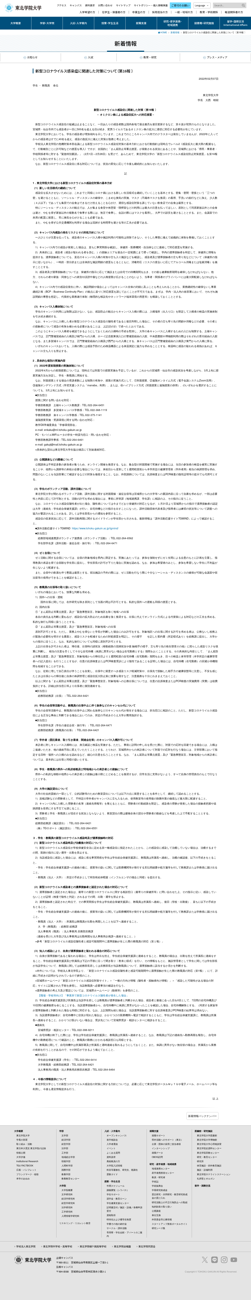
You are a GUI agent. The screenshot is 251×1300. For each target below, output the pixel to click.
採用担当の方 (160, 12)
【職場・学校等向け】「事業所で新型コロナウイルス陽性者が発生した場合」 (83, 995)
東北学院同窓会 (146, 1246)
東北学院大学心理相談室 (209, 1143)
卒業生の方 (138, 12)
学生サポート (113, 1194)
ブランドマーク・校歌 (27, 1174)
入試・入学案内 (78, 23)
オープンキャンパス (117, 1135)
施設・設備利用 (205, 1169)
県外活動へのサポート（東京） (167, 1139)
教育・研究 (149, 57)
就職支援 (141, 23)
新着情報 (175, 32)
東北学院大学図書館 (207, 1135)
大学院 (62, 1185)
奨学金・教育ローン (117, 1198)
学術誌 (155, 1181)
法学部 (64, 1148)
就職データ (157, 1152)
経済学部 (65, 1139)
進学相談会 (112, 1139)
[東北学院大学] (23, 7)
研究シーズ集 (158, 1228)
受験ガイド (112, 1174)
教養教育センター (70, 1178)
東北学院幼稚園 (122, 1246)
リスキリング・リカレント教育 (74, 1223)
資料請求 (90, 5)
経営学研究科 (68, 1203)
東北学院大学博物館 (207, 1139)
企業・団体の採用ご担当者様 (166, 1143)
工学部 (64, 1152)
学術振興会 (157, 1185)
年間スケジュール (115, 1185)
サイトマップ (123, 5)
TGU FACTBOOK (24, 1165)
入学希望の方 (87, 12)
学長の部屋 (21, 1139)
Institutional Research (27, 1161)
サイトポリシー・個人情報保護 (151, 5)
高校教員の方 (113, 1161)
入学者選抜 (112, 1143)
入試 (90, 57)
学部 (61, 1131)
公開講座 (156, 1210)
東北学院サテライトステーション (213, 1174)
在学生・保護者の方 (113, 12)
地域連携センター (161, 1168)
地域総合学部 (68, 1156)
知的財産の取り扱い (162, 1206)
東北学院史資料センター (209, 1148)
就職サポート (158, 1135)
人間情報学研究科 (70, 1215)
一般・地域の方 (184, 12)
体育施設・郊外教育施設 (209, 1165)
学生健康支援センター (118, 1203)
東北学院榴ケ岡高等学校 (93, 1246)
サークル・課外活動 (117, 1228)
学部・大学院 (47, 23)
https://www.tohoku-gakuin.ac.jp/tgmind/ (95, 528)
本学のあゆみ (23, 1178)
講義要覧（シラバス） (118, 1189)
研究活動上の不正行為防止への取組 (169, 1202)
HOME (163, 32)
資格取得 (111, 1215)
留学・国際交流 (202, 1185)
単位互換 (156, 1215)
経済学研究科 (68, 1198)
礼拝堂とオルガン (206, 1178)
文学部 (64, 1135)
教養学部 (65, 1174)
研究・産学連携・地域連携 (172, 23)
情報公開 (20, 1152)
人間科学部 (67, 1165)
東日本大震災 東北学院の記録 (31, 1148)
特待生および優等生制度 (119, 1219)
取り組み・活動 (24, 1143)
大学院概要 (67, 1189)
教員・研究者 (158, 1177)
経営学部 (65, 1143)
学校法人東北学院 (25, 1246)
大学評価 (20, 1156)
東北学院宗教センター (208, 1152)
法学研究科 (67, 1207)
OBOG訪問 (157, 1156)
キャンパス (76, 5)
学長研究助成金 (159, 1189)
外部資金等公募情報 (162, 1219)
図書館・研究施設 (204, 23)
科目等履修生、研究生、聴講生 (122, 1169)
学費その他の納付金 (117, 1223)
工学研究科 (67, 1211)
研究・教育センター (207, 1156)
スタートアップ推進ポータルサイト (169, 1223)
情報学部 (65, 1161)
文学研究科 (67, 1194)
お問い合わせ (105, 5)
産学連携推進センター (163, 1172)
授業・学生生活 (109, 23)
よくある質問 (113, 1152)
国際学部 (65, 1169)
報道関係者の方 (234, 12)
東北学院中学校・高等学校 (57, 1246)
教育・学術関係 (209, 12)
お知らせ (32, 57)
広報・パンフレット (26, 1169)
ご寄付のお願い (180, 5)
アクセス (61, 5)
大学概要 (15, 23)
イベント (111, 1148)
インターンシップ (161, 1148)
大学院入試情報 (114, 1165)
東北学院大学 (23, 1135)
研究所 (200, 1161)
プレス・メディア (217, 57)
